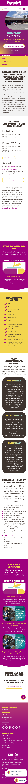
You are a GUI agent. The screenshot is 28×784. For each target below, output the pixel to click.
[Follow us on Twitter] (6, 728)
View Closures (9, 158)
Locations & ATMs (7, 717)
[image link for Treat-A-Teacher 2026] (14, 274)
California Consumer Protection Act (12, 740)
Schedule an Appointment (14, 46)
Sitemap (4, 777)
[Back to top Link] (22, 697)
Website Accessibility (8, 743)
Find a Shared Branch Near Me (14, 435)
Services (5, 64)
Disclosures (5, 735)
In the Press (5, 722)
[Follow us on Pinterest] (20, 728)
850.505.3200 (11, 166)
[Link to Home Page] (14, 3)
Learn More (14, 407)
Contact (4, 719)
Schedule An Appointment (13, 180)
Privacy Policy (6, 738)
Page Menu (6, 55)
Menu (20, 8)
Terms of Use (5, 745)
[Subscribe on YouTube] (13, 728)
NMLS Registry (6, 747)
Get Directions (13, 50)
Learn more (13, 175)
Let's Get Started (14, 470)
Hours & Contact (7, 61)
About (4, 58)
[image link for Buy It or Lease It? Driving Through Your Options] (14, 622)
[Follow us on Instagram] (10, 728)
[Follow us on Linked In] (16, 728)
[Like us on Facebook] (3, 728)
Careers (4, 724)
